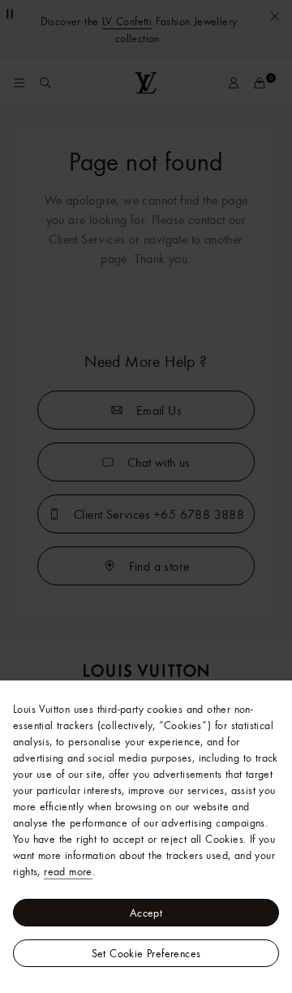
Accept (146, 912)
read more (68, 871)
